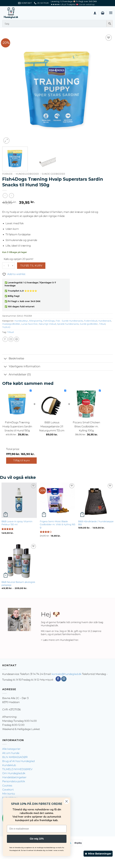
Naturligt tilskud (47, 324)
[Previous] (8, 89)
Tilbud (102, 324)
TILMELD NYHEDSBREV (17, 769)
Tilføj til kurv (31, 265)
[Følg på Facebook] (58, 679)
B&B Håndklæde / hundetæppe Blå (96, 523)
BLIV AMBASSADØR (15, 757)
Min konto (8, 793)
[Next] (106, 89)
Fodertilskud (90, 321)
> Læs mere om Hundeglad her (59, 640)
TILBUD (6, 327)
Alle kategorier (11, 748)
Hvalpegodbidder (11, 324)
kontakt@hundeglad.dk (66, 674)
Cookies (7, 785)
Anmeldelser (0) (20, 374)
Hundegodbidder (27, 174)
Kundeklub (9, 765)
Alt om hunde (10, 753)
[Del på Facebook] (5, 339)
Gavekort (8, 789)
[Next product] (5, 195)
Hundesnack (104, 321)
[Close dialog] (66, 801)
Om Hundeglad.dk (13, 773)
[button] (102, 13)
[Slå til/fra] (5, 358)
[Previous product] (11, 195)
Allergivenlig (35, 321)
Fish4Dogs (49, 321)
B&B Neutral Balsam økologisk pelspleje (18, 583)
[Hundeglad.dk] (17, 13)
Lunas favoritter (29, 324)
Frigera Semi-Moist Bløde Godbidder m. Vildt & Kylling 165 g (57, 524)
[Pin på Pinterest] (16, 339)
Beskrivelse (16, 358)
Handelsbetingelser (14, 777)
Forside (7, 174)
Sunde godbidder (53, 174)
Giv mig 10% (37, 838)
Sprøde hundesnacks (68, 324)
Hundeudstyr (21, 321)
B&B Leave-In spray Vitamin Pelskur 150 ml (16, 523)
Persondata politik (13, 781)
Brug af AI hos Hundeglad (18, 761)
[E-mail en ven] (10, 339)
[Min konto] (94, 13)
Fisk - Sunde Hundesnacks (69, 321)
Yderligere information (24, 366)
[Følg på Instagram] (63, 679)
